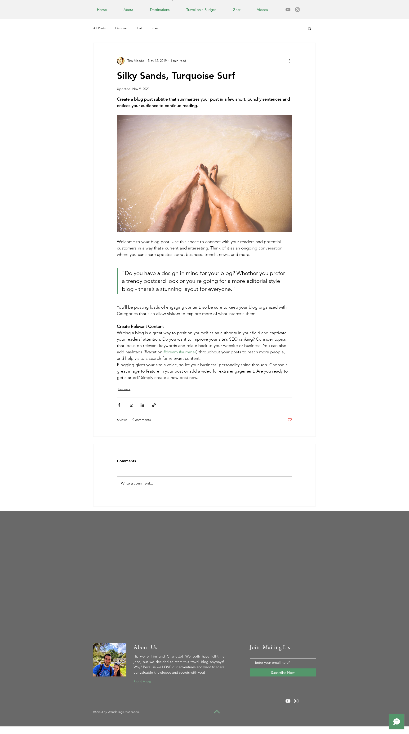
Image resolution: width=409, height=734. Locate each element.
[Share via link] (154, 405)
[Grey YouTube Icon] (288, 10)
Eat (139, 28)
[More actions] (289, 61)
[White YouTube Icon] (288, 701)
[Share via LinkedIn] (142, 405)
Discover (121, 28)
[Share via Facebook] (119, 405)
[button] (309, 28)
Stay (154, 28)
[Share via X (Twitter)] (131, 405)
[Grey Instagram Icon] (297, 10)
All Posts (99, 28)
